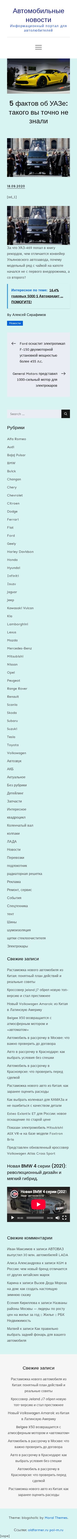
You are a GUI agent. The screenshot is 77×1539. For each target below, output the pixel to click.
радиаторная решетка (24, 874)
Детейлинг (15, 793)
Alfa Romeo (16, 439)
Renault (13, 697)
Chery (12, 487)
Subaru (12, 721)
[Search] (65, 414)
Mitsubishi (15, 656)
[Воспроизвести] (12, 1218)
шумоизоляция (19, 930)
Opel (11, 672)
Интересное (16, 809)
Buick (11, 471)
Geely (11, 544)
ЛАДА (12, 842)
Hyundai (13, 568)
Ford (11, 536)
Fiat (10, 528)
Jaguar (12, 592)
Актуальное (16, 777)
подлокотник (17, 866)
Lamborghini (17, 624)
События (14, 898)
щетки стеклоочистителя (26, 938)
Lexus (11, 632)
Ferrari (13, 519)
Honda (12, 560)
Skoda (12, 713)
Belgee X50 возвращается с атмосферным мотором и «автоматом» (29, 1024)
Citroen (13, 503)
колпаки (13, 833)
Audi (10, 447)
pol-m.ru (56, 1530)
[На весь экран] (64, 1218)
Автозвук (14, 761)
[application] (38, 1204)
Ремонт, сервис (19, 890)
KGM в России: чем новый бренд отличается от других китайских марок (37, 1269)
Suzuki (12, 729)
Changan (14, 479)
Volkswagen (16, 753)
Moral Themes (56, 1518)
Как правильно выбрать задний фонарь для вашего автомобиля (36, 1335)
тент (10, 914)
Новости (15, 323)
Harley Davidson (20, 552)
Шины (12, 922)
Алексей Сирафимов (29, 315)
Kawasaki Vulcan (20, 608)
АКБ (10, 769)
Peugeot (13, 680)
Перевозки (15, 858)
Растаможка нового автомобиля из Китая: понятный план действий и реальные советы (35, 976)
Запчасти (14, 801)
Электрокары (17, 946)
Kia (9, 616)
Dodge (12, 511)
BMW (11, 463)
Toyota (13, 745)
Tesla (11, 737)
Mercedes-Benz (19, 648)
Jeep (10, 600)
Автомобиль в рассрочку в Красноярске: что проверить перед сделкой (35, 1072)
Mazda (12, 640)
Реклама (14, 882)
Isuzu (11, 584)
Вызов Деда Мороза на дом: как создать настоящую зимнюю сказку (37, 1289)
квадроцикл (16, 817)
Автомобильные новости (38, 15)
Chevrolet (15, 495)
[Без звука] (57, 1218)
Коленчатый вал (20, 825)
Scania (12, 705)
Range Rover (17, 689)
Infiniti (13, 576)
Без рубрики (17, 785)
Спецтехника (17, 906)
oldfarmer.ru (38, 1530)
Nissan (12, 664)
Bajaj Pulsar (16, 455)
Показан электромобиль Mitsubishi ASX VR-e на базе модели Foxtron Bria (35, 1133)
